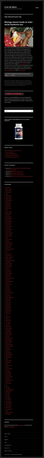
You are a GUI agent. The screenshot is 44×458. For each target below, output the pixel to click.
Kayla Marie (8, 299)
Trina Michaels (9, 402)
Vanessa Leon (9, 406)
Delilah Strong (9, 242)
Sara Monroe (8, 372)
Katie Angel (12, 80)
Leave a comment (22, 85)
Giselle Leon (8, 258)
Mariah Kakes (9, 328)
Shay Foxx (8, 381)
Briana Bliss (8, 219)
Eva (6, 252)
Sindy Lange (8, 383)
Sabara (7, 367)
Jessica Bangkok (9, 281)
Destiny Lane (9, 245)
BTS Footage (8, 223)
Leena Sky (8, 317)
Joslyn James (8, 284)
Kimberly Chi (8, 310)
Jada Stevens (8, 270)
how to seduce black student (9, 84)
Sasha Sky (8, 378)
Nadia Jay (8, 351)
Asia (6, 210)
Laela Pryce (8, 313)
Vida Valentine (9, 409)
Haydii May (8, 262)
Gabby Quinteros (9, 257)
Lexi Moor (8, 321)
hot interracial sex (23, 63)
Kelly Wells (8, 307)
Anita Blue (8, 205)
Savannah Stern (9, 380)
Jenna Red (8, 279)
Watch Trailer (22, 70)
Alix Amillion (8, 195)
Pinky (7, 359)
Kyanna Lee (8, 312)
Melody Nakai (9, 333)
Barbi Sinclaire (9, 213)
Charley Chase (9, 229)
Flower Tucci (8, 255)
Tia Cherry (8, 393)
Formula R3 (21, 425)
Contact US (7, 448)
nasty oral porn (15, 85)
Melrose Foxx (9, 334)
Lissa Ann (8, 325)
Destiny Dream (9, 244)
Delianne (8, 240)
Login (9, 75)
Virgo (7, 410)
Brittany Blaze (9, 221)
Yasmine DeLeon (9, 412)
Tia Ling (7, 396)
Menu (37, 7)
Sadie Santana (9, 368)
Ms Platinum (8, 349)
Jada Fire (8, 268)
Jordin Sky (8, 283)
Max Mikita (8, 331)
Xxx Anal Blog (11, 426)
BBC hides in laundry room (17, 171)
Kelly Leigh (8, 305)
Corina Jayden (9, 234)
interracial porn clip (8, 85)
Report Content (8, 450)
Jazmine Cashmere (10, 278)
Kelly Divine (8, 304)
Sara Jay (7, 370)
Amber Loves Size (10, 152)
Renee (7, 363)
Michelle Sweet (9, 341)
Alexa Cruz (8, 187)
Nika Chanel (8, 352)
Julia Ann (8, 286)
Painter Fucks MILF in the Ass (12, 155)
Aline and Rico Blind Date (11, 153)
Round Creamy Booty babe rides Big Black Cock (22, 176)
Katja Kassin (8, 295)
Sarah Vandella (9, 376)
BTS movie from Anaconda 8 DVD (13, 150)
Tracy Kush (8, 401)
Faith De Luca (9, 253)
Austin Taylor (9, 211)
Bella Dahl (8, 215)
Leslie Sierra (8, 320)
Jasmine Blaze (9, 273)
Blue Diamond (9, 218)
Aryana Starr (8, 208)
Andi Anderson (9, 200)
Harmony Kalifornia (10, 260)
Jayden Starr (8, 274)
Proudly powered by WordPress (16, 454)
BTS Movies (8, 224)
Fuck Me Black (10, 7)
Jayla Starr (8, 276)
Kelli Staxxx (8, 302)
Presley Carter (9, 360)
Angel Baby (8, 202)
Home (5, 436)
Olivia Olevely (9, 357)
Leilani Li (8, 318)
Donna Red (8, 247)
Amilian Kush (9, 198)
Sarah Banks (8, 373)
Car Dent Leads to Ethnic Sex (12, 157)
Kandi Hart (8, 289)
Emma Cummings (10, 249)
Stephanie (8, 388)
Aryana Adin (8, 207)
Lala (6, 315)
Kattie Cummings (10, 297)
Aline (7, 194)
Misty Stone (8, 342)
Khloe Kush (8, 308)
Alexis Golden (9, 190)
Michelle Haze (9, 339)
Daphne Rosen (9, 239)
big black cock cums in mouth (21, 80)
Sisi (6, 384)
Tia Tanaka (8, 397)
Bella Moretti (9, 216)
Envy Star (8, 250)
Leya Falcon (8, 323)
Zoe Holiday (8, 414)
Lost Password (7, 445)
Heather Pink (9, 265)
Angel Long (8, 203)
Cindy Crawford (9, 232)
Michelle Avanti (9, 338)
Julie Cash (8, 287)
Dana (7, 237)
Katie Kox (8, 294)
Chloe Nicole (8, 231)
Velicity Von (8, 407)
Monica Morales (9, 346)
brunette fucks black (18, 81)
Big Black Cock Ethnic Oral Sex (17, 174)
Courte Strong (9, 236)
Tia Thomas (8, 399)
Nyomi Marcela (9, 354)
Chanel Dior (8, 228)
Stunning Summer (10, 389)
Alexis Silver (8, 192)
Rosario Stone (9, 365)
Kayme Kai (8, 300)
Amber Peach (9, 197)
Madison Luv (8, 326)
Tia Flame (8, 394)
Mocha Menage (9, 344)
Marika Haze (8, 329)
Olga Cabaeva (9, 355)
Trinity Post (8, 404)
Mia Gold (8, 336)
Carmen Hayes (9, 226)
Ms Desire (8, 347)
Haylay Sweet (9, 263)
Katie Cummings (9, 292)
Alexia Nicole (8, 189)
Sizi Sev (7, 386)
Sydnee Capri (8, 391)
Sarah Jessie (8, 375)
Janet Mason (8, 271)
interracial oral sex (28, 84)
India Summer (9, 266)
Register (6, 439)
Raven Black (8, 362)
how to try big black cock (20, 84)
